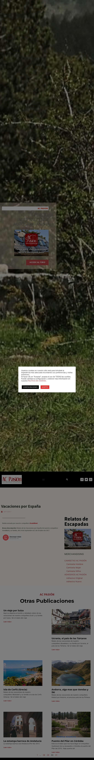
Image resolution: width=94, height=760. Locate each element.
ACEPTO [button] (45, 387)
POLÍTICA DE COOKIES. (37, 381)
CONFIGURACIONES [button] (30, 387)
